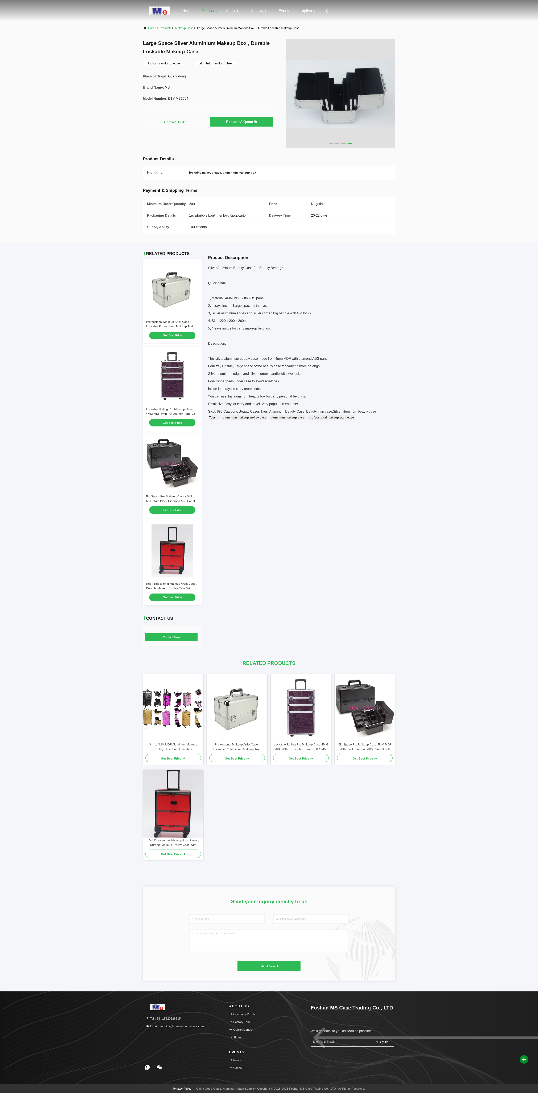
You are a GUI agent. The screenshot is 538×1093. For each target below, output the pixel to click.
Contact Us (260, 11)
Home (187, 11)
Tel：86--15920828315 (165, 1018)
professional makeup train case (331, 417)
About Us (233, 11)
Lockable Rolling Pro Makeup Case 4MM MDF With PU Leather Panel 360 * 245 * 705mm (171, 413)
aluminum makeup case (288, 417)
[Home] (159, 10)
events (284, 11)
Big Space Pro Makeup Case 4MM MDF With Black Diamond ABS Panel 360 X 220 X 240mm (170, 501)
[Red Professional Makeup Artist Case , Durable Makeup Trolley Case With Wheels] (173, 804)
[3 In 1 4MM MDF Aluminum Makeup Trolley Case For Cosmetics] (173, 708)
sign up (383, 1041)
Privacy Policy (182, 1088)
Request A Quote (240, 122)
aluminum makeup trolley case (244, 417)
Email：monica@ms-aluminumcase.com (176, 1026)
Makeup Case (184, 28)
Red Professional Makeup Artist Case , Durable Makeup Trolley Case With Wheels (171, 588)
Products (209, 11)
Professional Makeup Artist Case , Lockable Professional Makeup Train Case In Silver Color (170, 326)
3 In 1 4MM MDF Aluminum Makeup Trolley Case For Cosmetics (173, 747)
